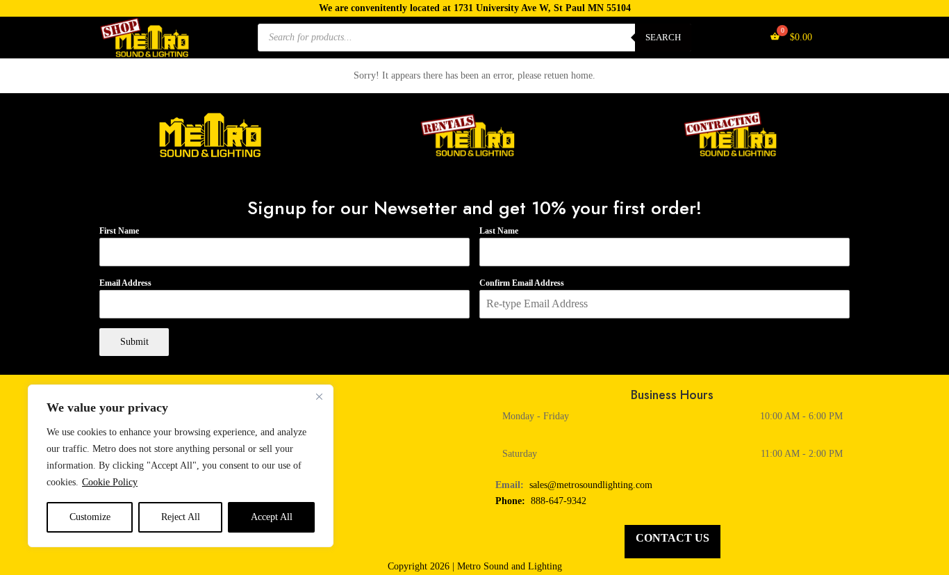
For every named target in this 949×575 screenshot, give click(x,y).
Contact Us (672, 538)
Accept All (271, 517)
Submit (134, 342)
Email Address (125, 283)
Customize (89, 517)
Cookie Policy (110, 482)
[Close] (319, 396)
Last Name (498, 231)
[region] (180, 465)
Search (663, 37)
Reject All (180, 517)
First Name (119, 231)
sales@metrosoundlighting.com (590, 485)
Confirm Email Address (521, 283)
